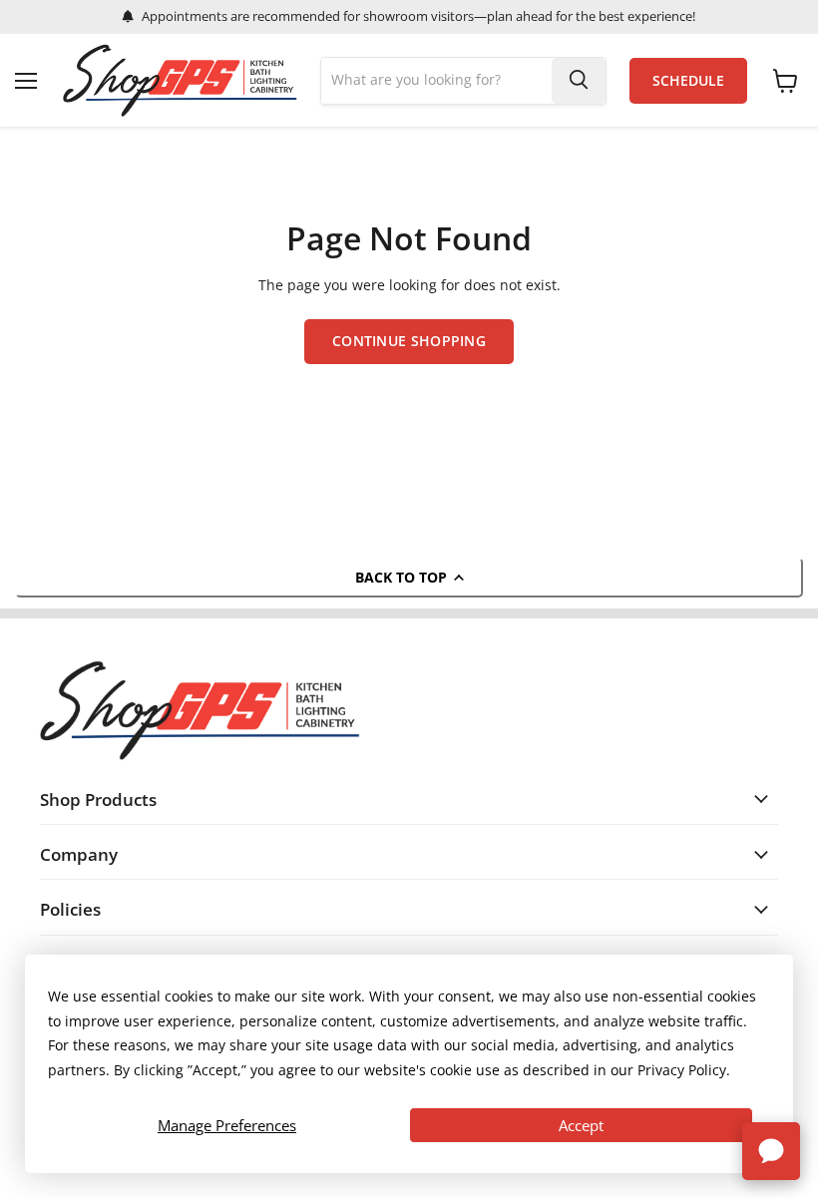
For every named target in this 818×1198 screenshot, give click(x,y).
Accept (581, 1125)
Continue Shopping (409, 340)
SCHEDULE (688, 81)
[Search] (579, 81)
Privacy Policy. (683, 1069)
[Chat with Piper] (771, 1151)
